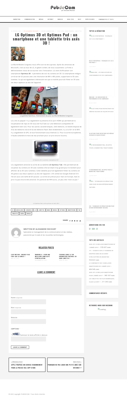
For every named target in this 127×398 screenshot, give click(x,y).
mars (48, 210)
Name (16, 298)
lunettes (41, 210)
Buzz (79, 19)
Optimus (62, 210)
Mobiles (60, 19)
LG (35, 210)
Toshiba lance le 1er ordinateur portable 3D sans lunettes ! (68, 256)
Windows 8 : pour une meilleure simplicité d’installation (42, 256)
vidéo (22, 213)
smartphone (71, 210)
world (29, 213)
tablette (15, 213)
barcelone (19, 210)
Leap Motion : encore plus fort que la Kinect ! (20, 255)
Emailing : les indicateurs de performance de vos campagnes (99, 98)
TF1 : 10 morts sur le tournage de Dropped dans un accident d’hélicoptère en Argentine (101, 254)
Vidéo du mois (90, 19)
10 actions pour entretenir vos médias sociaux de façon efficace (101, 134)
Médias (41, 19)
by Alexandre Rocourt (31, 31)
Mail (16, 308)
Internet (51, 19)
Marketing (16, 19)
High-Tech (70, 19)
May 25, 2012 (15, 258)
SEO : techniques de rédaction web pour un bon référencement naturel (101, 207)
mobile (55, 210)
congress (29, 210)
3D (13, 210)
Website (14, 317)
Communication (30, 19)
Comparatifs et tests (106, 19)
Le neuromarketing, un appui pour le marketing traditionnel (100, 170)
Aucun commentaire (48, 31)
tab (79, 210)
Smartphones (69, 31)
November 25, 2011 (41, 260)
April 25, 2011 (63, 260)
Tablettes (78, 31)
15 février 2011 (16, 31)
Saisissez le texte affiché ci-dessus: (34, 335)
